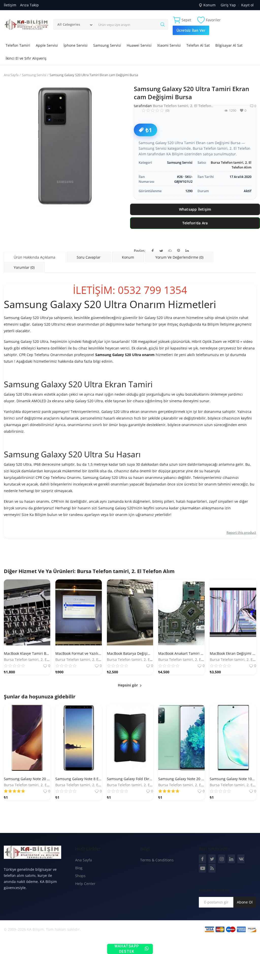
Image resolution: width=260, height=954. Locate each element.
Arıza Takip (29, 5)
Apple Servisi (47, 45)
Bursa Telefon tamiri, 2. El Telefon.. (183, 105)
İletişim (10, 5)
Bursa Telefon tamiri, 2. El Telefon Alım (126, 571)
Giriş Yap (228, 5)
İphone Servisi (75, 45)
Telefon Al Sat (198, 45)
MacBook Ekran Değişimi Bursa (233, 653)
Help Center (85, 883)
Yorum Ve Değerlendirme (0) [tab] (179, 257)
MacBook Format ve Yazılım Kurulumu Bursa (78, 653)
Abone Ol (245, 902)
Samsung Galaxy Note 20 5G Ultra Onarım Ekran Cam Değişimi (27, 778)
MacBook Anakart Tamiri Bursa (181, 653)
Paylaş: (139, 250)
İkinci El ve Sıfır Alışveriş (26, 58)
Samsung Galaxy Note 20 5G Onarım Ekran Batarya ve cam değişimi (181, 778)
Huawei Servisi (139, 45)
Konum (209, 5)
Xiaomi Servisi (169, 45)
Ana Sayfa (11, 75)
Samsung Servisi (107, 45)
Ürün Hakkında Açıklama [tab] (34, 257)
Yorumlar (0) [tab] (24, 267)
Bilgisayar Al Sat (228, 45)
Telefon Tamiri (18, 45)
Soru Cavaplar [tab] (89, 257)
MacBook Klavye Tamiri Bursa (27, 653)
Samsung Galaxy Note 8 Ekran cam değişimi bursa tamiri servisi (78, 778)
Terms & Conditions (157, 860)
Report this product (241, 532)
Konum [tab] (128, 257)
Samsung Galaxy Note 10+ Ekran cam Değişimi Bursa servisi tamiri (233, 778)
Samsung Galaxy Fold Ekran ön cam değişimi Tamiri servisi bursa (130, 778)
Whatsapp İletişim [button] (195, 209)
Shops (80, 875)
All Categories (68, 24)
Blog (79, 867)
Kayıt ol (247, 5)
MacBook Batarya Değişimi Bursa (130, 653)
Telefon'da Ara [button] (195, 223)
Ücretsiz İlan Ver (190, 30)
